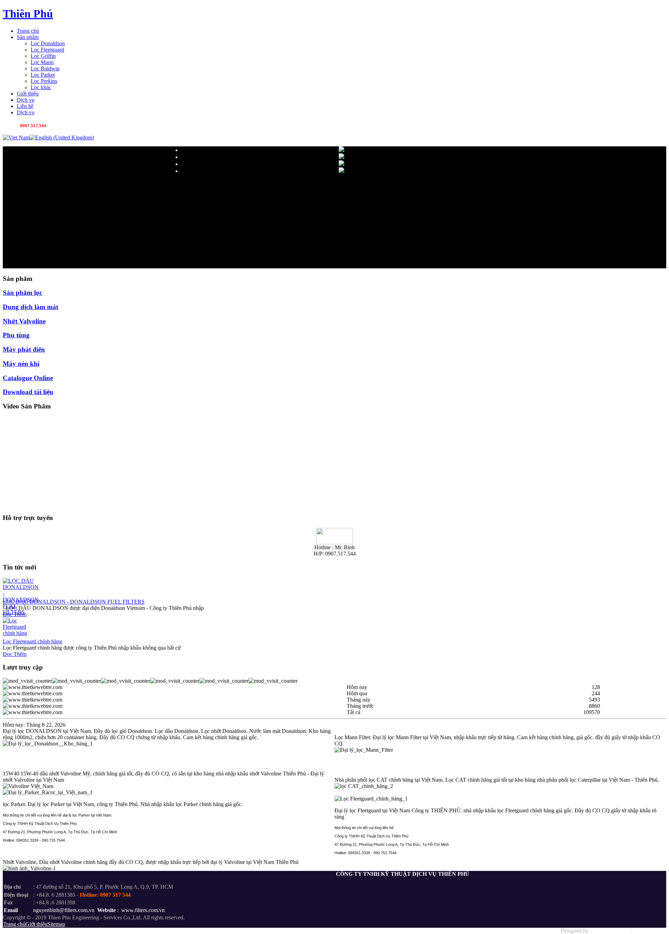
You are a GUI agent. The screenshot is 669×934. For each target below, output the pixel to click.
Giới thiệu (36, 924)
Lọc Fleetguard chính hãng (32, 641)
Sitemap (56, 924)
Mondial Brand (649, 931)
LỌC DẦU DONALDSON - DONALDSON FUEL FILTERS (74, 602)
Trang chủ (14, 924)
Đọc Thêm (14, 614)
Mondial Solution (609, 931)
